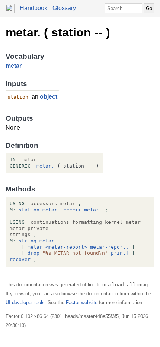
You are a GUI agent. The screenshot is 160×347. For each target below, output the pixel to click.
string (27, 240)
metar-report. (109, 247)
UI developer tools (25, 302)
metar (14, 66)
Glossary (64, 8)
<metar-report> (66, 247)
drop (33, 253)
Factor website (81, 302)
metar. (45, 166)
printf (120, 253)
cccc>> (72, 210)
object (48, 96)
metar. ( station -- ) (58, 32)
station (29, 210)
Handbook (33, 8)
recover (20, 259)
